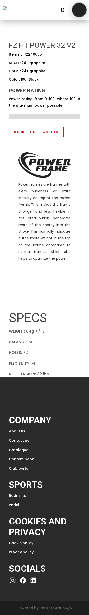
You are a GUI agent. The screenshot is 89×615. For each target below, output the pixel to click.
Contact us (19, 440)
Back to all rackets (36, 132)
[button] (79, 9)
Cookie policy (21, 542)
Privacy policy (21, 552)
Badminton (19, 495)
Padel (14, 504)
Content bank (21, 459)
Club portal (19, 468)
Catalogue (18, 449)
